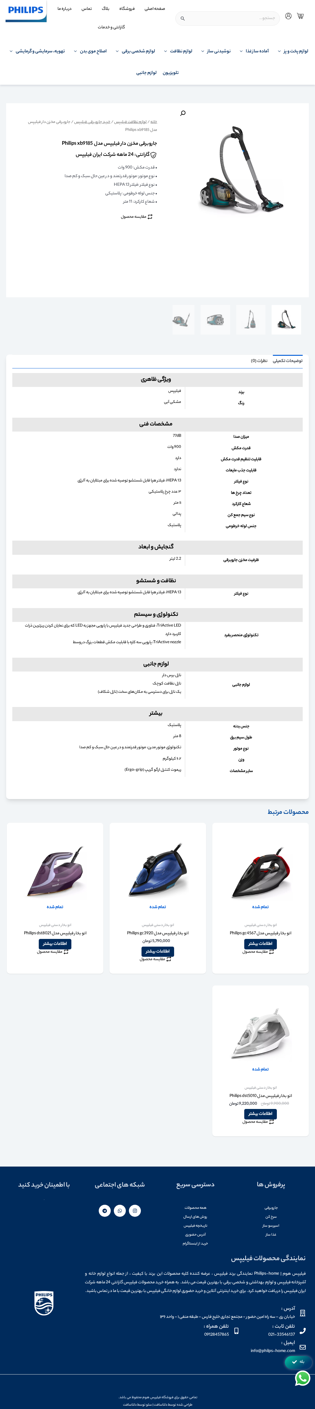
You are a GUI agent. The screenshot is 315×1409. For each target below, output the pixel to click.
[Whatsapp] (120, 1211)
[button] (298, 1362)
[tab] (288, 361)
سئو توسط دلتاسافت (137, 1405)
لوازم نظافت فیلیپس (130, 122)
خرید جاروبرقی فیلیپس (92, 122)
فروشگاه (127, 9)
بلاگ (106, 9)
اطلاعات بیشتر (260, 944)
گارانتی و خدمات (111, 27)
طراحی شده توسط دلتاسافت (173, 1405)
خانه (153, 122)
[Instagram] (135, 1211)
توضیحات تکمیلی (288, 361)
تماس (87, 9)
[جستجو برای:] (227, 18)
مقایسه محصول (133, 217)
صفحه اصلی (155, 9)
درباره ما (65, 9)
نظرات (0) (259, 361)
